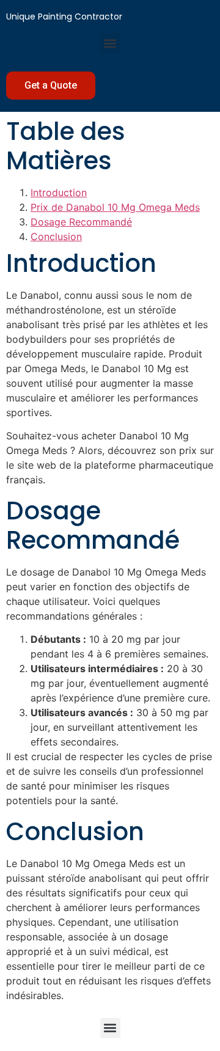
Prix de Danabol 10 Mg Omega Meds (115, 207)
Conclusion (56, 236)
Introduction (59, 192)
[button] (110, 43)
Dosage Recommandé (81, 222)
